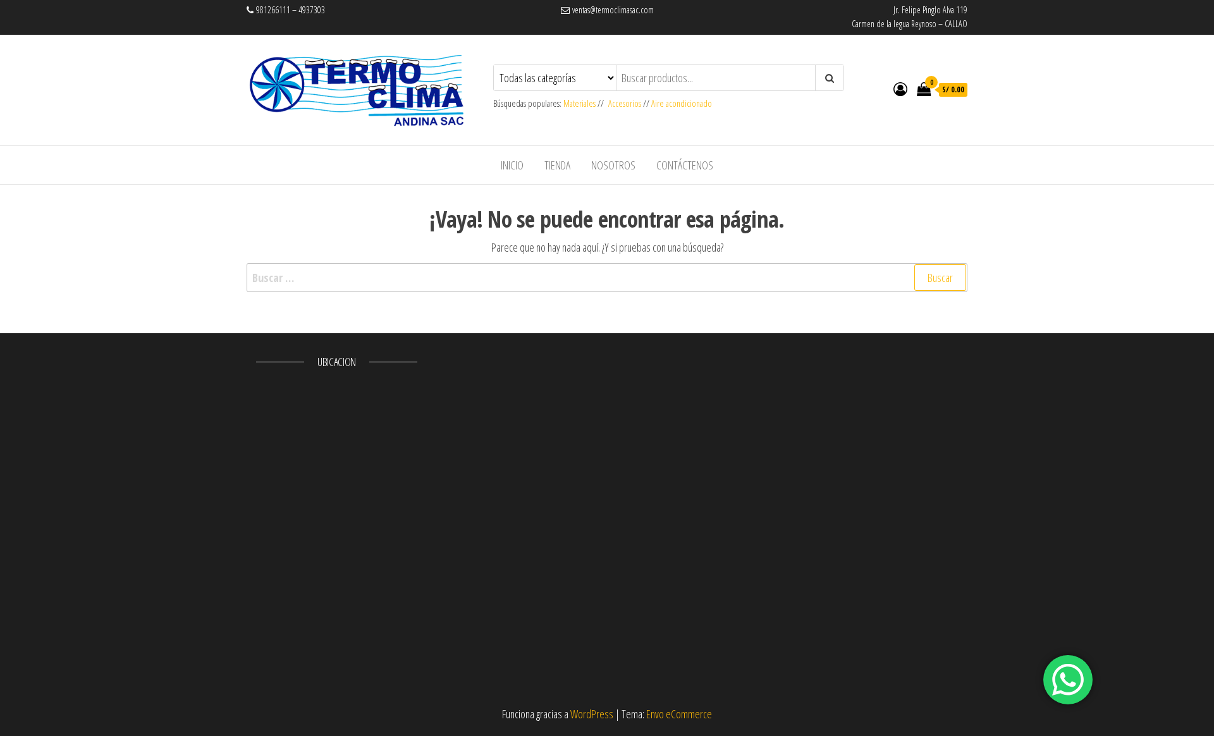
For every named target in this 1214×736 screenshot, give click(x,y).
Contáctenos (684, 165)
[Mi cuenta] (900, 88)
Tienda (557, 165)
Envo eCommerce (679, 713)
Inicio (512, 165)
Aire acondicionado (681, 103)
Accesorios (624, 103)
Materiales (580, 103)
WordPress (591, 713)
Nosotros (613, 165)
